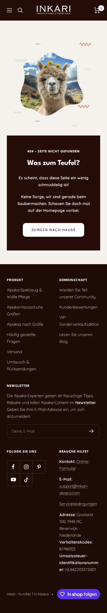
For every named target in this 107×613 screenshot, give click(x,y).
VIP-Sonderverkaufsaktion (79, 321)
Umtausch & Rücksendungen (21, 365)
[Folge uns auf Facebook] (13, 466)
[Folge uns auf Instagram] (26, 466)
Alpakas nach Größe (25, 324)
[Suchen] (20, 10)
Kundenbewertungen (78, 307)
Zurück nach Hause (53, 230)
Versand (14, 351)
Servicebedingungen (78, 503)
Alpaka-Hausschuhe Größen (25, 310)
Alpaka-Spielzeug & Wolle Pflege (24, 293)
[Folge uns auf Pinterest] (39, 466)
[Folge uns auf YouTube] (13, 479)
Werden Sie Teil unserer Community (77, 293)
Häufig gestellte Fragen (21, 338)
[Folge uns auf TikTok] (26, 479)
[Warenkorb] (97, 10)
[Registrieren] (91, 431)
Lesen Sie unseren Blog (76, 338)
